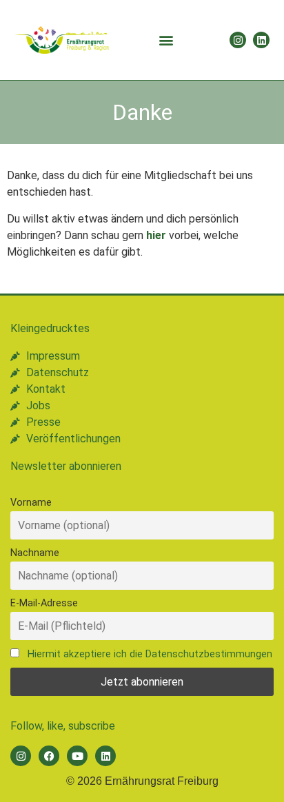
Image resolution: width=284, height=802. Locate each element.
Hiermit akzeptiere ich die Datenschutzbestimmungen (150, 654)
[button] (166, 40)
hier (156, 235)
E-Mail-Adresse (44, 603)
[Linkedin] (261, 40)
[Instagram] (238, 40)
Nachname (34, 553)
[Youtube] (77, 756)
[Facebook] (49, 756)
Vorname (31, 502)
